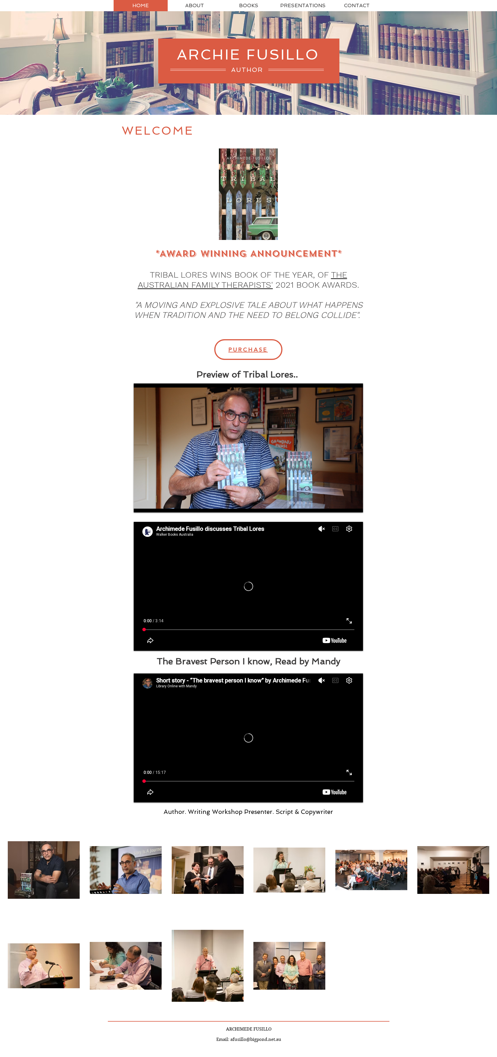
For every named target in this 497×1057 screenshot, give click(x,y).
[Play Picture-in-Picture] (345, 504)
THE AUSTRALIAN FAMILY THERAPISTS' (242, 280)
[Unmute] (151, 504)
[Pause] (141, 504)
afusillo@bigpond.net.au (255, 1039)
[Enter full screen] (355, 504)
